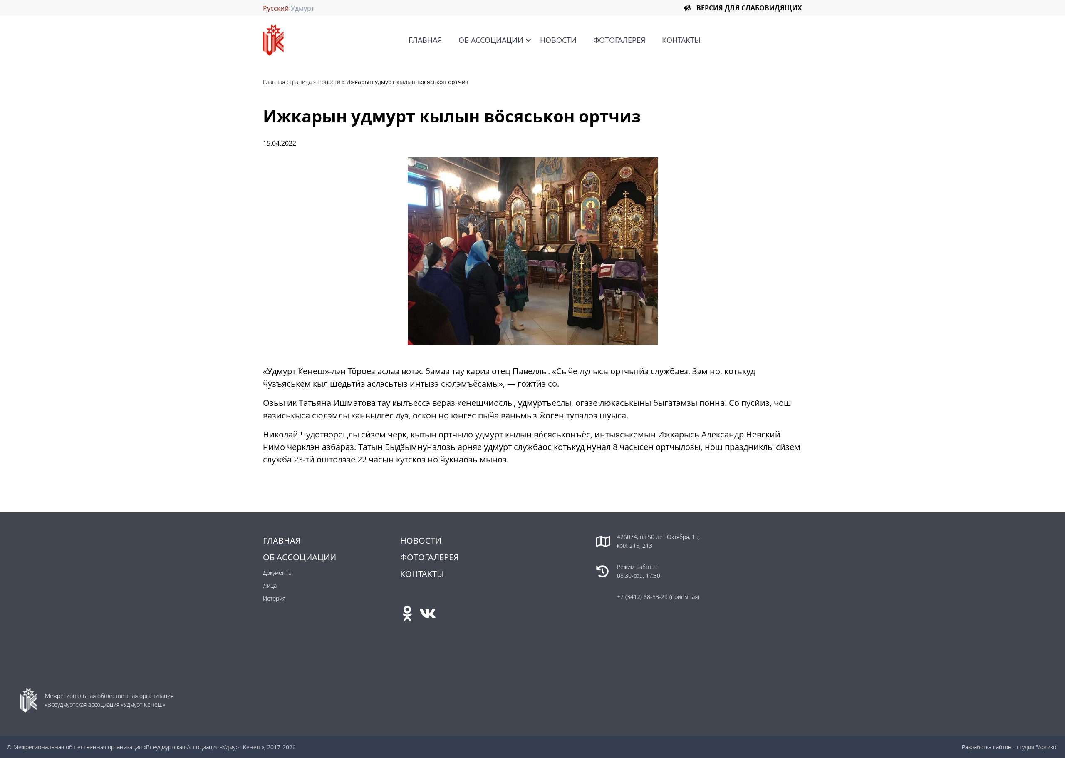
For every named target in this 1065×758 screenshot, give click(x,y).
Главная (425, 40)
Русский (276, 8)
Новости (558, 40)
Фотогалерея (619, 40)
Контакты (681, 40)
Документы (277, 573)
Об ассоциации (490, 40)
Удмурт (302, 8)
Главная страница (287, 82)
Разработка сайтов (986, 747)
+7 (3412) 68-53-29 (643, 597)
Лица (270, 585)
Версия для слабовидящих (749, 7)
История (274, 598)
